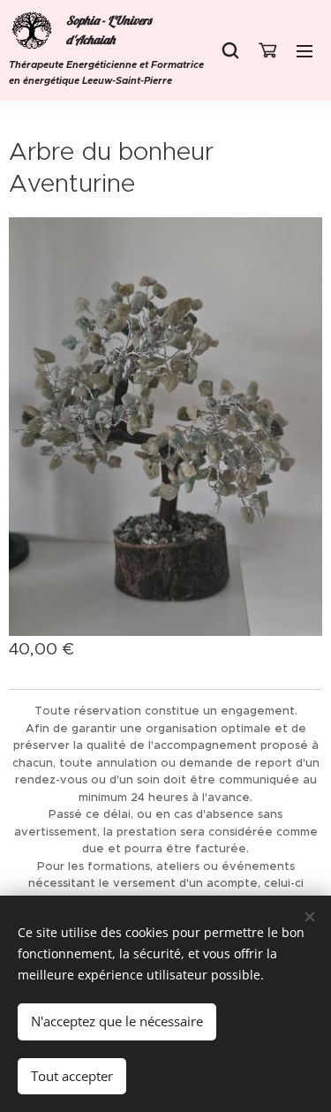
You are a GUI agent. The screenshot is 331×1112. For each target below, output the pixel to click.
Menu (304, 50)
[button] (230, 50)
